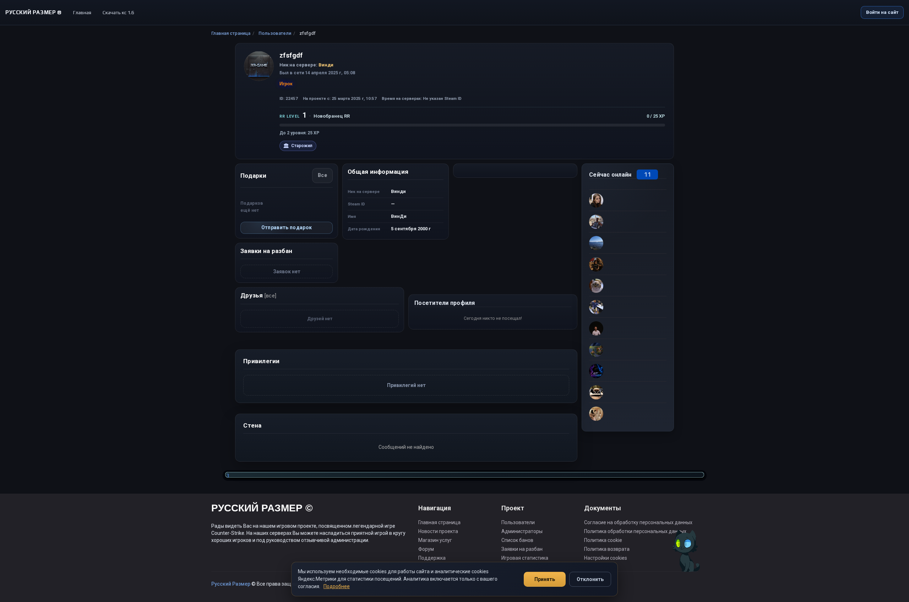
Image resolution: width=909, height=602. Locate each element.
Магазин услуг (435, 540)
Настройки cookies (605, 558)
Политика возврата (607, 549)
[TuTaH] (627, 242)
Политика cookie (603, 540)
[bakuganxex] (627, 328)
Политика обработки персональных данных (635, 531)
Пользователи (274, 33)
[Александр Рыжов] (627, 413)
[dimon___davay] (627, 285)
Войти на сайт (882, 12)
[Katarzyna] (627, 200)
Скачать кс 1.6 (118, 12)
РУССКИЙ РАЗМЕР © (262, 509)
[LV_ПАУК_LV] (627, 392)
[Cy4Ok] (627, 221)
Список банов (517, 540)
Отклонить (590, 579)
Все (322, 175)
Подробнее (336, 586)
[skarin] (627, 349)
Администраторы (522, 531)
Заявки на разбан (522, 549)
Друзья (258, 295)
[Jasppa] (627, 306)
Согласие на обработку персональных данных (638, 522)
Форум (426, 549)
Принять (544, 579)
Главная (82, 12)
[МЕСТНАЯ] (627, 264)
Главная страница (230, 33)
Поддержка (432, 558)
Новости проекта (438, 531)
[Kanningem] (627, 370)
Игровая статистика (524, 558)
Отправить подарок (286, 227)
